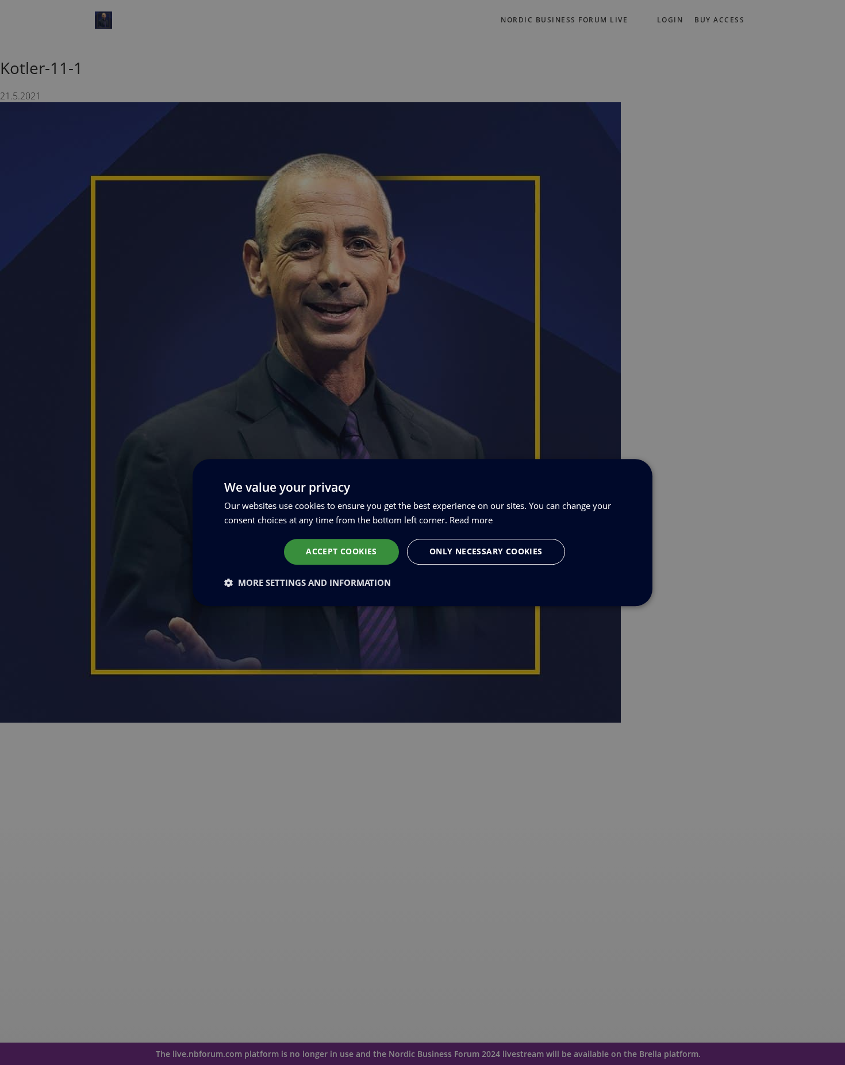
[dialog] (422, 532)
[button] (307, 582)
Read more (471, 520)
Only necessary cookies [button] (486, 551)
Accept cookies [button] (341, 551)
